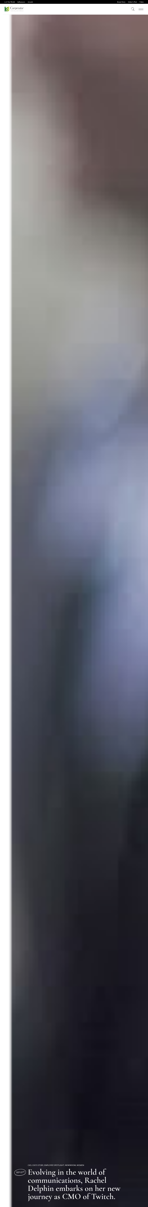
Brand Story (121, 2)
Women (80, 1165)
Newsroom (70, 1165)
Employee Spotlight (54, 1165)
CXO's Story (37, 1165)
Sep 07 (20, 1172)
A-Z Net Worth (9, 2)
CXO (29, 1165)
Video (141, 2)
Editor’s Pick (132, 2)
